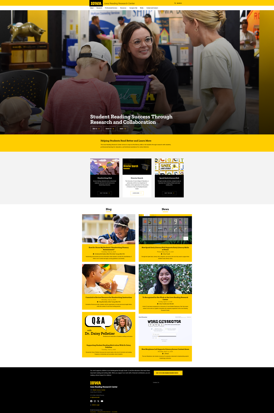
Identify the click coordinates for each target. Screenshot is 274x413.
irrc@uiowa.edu (94, 397)
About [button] (91, 8)
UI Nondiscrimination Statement (104, 411)
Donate (122, 128)
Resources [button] (123, 8)
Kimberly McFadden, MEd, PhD (103, 254)
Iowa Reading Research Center (119, 3)
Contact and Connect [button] (152, 8)
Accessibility (114, 411)
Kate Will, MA (170, 304)
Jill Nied (166, 353)
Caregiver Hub (133, 8)
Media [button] (141, 8)
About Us (95, 128)
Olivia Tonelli (166, 254)
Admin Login (95, 405)
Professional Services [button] (111, 8)
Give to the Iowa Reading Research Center (167, 373)
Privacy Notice (93, 411)
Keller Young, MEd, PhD (118, 254)
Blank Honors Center (99, 390)
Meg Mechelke (103, 302)
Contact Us (109, 128)
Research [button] (99, 8)
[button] (178, 3)
